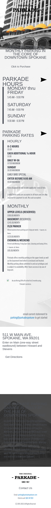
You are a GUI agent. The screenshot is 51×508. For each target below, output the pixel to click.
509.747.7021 (29, 498)
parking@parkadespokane (22, 317)
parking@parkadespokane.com (27, 495)
